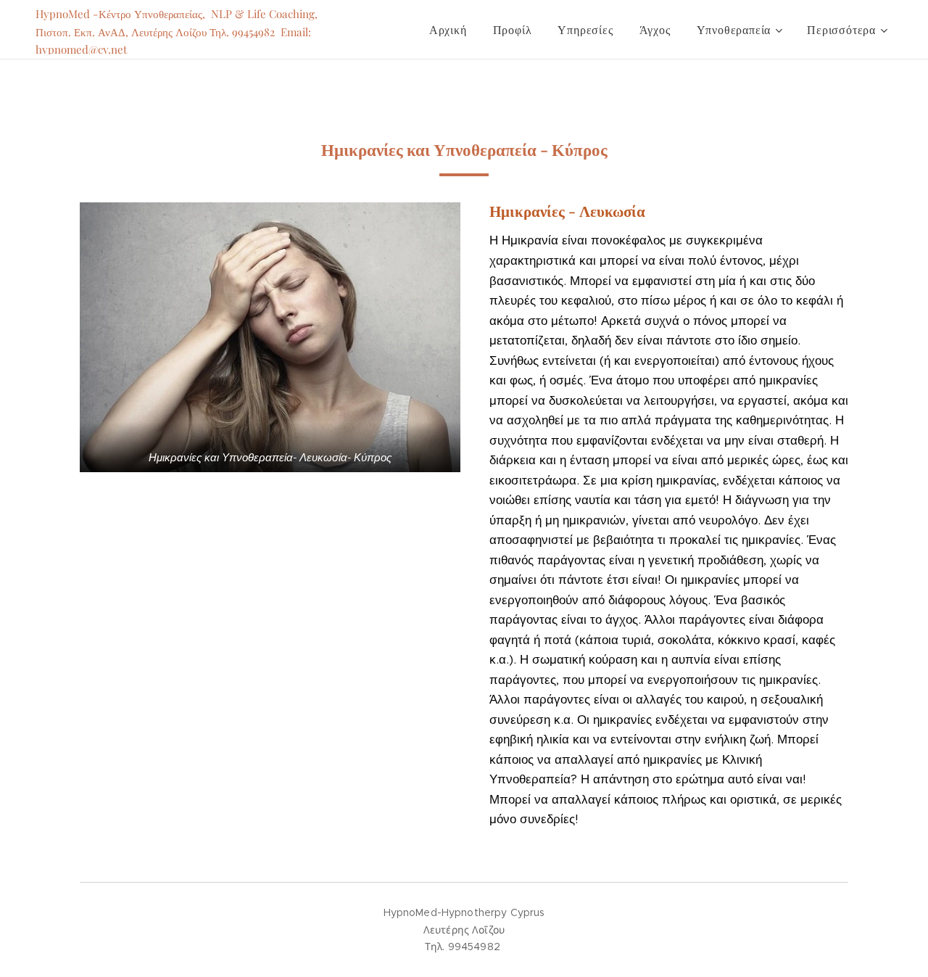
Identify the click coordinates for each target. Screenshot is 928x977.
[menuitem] (448, 29)
